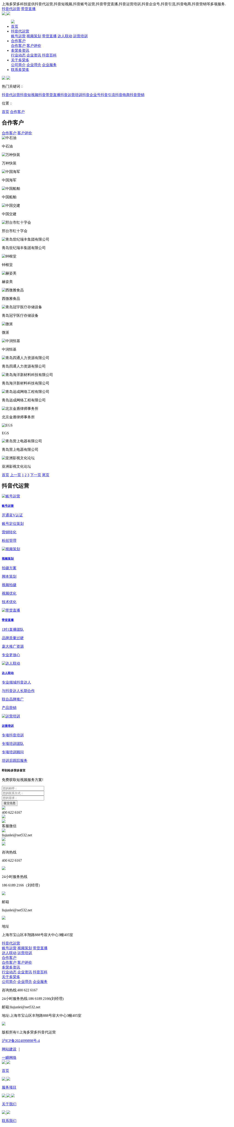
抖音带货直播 (49, 95)
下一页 (35, 475)
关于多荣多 (20, 60)
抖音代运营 (11, 9)
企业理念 (34, 65)
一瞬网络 (9, 1058)
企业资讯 (34, 55)
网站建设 (9, 1049)
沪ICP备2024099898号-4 (21, 1041)
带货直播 (28, 9)
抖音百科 (49, 55)
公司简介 (18, 65)
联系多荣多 (20, 70)
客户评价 (34, 46)
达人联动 (65, 36)
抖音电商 (122, 95)
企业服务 (49, 65)
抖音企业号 (91, 95)
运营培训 (80, 36)
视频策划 (34, 36)
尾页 (45, 475)
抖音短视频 (29, 95)
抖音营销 (137, 95)
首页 (14, 26)
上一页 (15, 475)
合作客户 (18, 41)
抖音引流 (108, 95)
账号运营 (18, 36)
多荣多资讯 (20, 50)
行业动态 (18, 55)
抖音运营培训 (71, 95)
